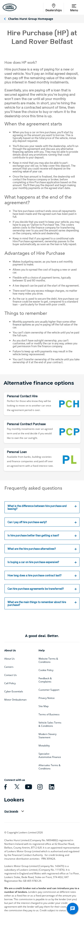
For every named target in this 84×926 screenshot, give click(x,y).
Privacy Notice (47, 698)
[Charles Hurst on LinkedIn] (51, 786)
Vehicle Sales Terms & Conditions (50, 724)
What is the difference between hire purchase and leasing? (37, 507)
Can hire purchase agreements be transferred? (36, 588)
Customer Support (49, 690)
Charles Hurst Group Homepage (30, 19)
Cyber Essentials (13, 691)
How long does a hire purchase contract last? (35, 575)
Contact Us (10, 675)
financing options (23, 152)
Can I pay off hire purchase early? (28, 522)
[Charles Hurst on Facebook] (5, 786)
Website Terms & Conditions (48, 660)
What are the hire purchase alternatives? (32, 549)
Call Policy (10, 683)
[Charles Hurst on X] (16, 786)
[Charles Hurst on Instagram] (39, 786)
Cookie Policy (46, 670)
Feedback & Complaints (45, 680)
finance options (22, 324)
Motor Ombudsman (15, 699)
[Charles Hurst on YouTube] (28, 786)
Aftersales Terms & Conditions (50, 767)
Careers (8, 667)
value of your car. (32, 171)
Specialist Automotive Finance (50, 755)
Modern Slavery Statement (47, 736)
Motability (44, 745)
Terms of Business (49, 714)
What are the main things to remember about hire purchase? (37, 603)
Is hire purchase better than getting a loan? (34, 535)
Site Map (44, 706)
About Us (9, 658)
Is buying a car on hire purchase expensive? (34, 562)
